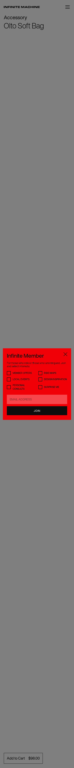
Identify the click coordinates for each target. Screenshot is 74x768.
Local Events (21, 379)
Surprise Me (51, 387)
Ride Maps (50, 373)
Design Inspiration (55, 379)
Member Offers (22, 373)
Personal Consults (19, 387)
